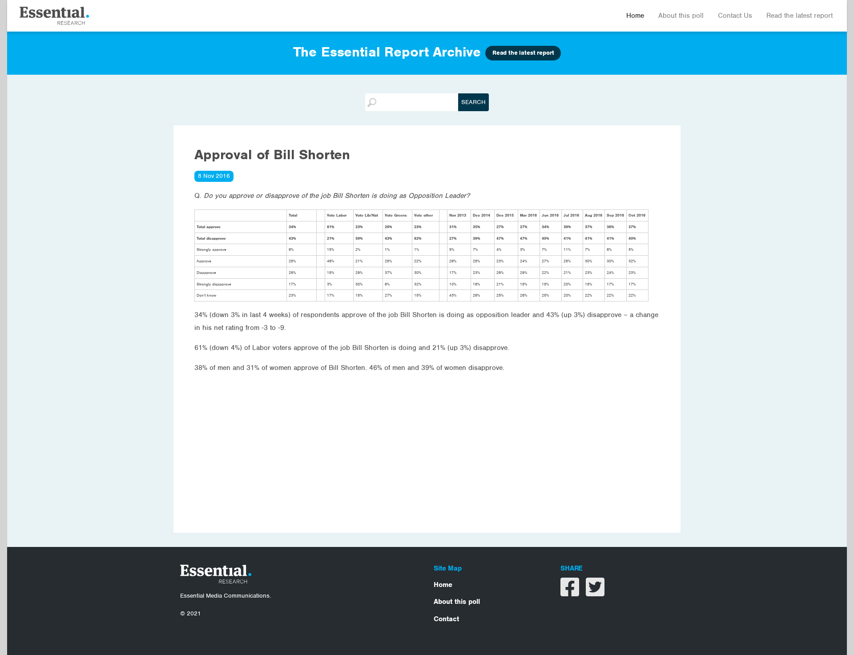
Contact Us (735, 15)
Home (635, 15)
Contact (446, 619)
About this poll (681, 15)
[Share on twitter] (595, 592)
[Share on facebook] (570, 592)
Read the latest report (799, 15)
